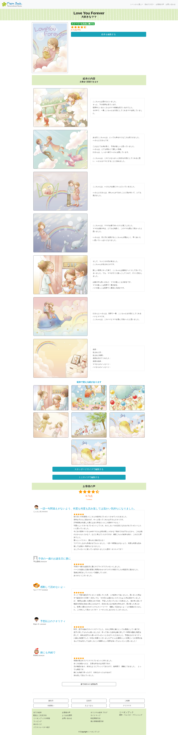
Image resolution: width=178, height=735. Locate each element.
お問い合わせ (171, 4)
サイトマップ (95, 715)
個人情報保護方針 (97, 721)
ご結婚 (127, 701)
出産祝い (51, 705)
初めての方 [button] (149, 4)
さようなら (89, 705)
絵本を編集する (108, 34)
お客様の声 (160, 4)
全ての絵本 (37, 712)
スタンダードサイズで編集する (89, 469)
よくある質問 (67, 715)
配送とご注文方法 (40, 715)
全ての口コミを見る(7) (89, 684)
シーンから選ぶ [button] (136, 4)
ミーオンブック (126, 712)
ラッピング (37, 721)
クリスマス (127, 705)
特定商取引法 (95, 718)
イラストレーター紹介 (41, 727)
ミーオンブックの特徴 (41, 718)
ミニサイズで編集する (89, 477)
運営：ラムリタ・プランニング (130, 715)
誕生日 (50, 701)
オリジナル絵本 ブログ (99, 712)
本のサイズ (37, 724)
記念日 (89, 701)
